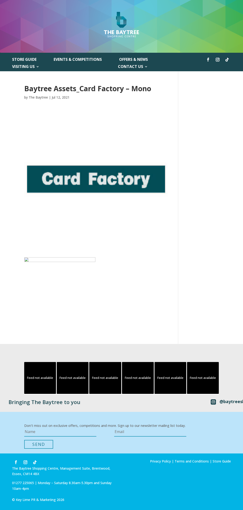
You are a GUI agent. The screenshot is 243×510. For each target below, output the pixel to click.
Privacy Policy (160, 461)
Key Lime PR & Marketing (36, 499)
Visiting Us (23, 67)
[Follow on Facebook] (208, 59)
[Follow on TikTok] (227, 59)
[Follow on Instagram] (217, 59)
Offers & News (133, 60)
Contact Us (130, 67)
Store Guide (24, 60)
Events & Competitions (78, 60)
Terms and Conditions (192, 461)
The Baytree (38, 97)
